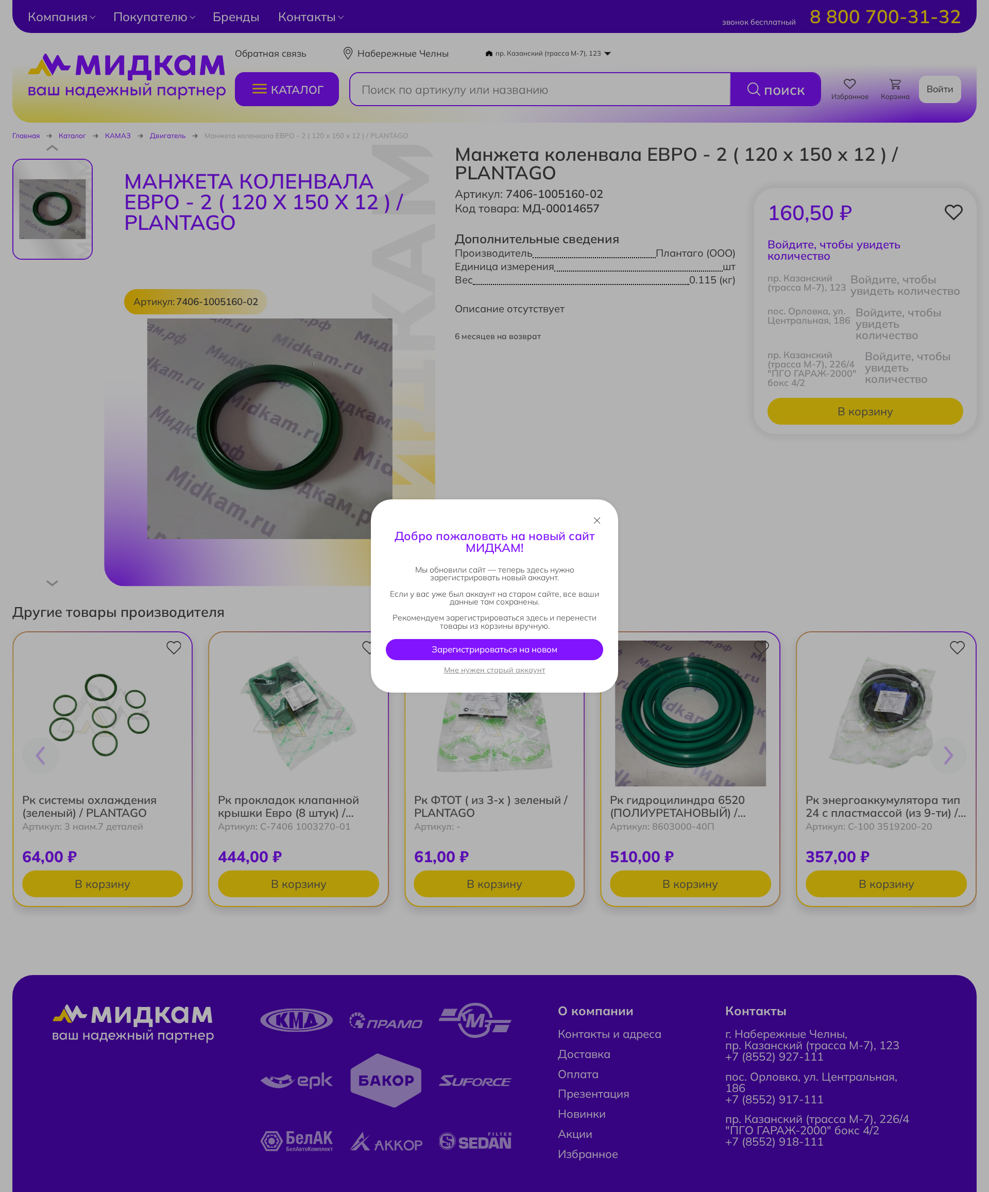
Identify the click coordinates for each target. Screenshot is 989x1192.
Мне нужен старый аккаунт (494, 670)
